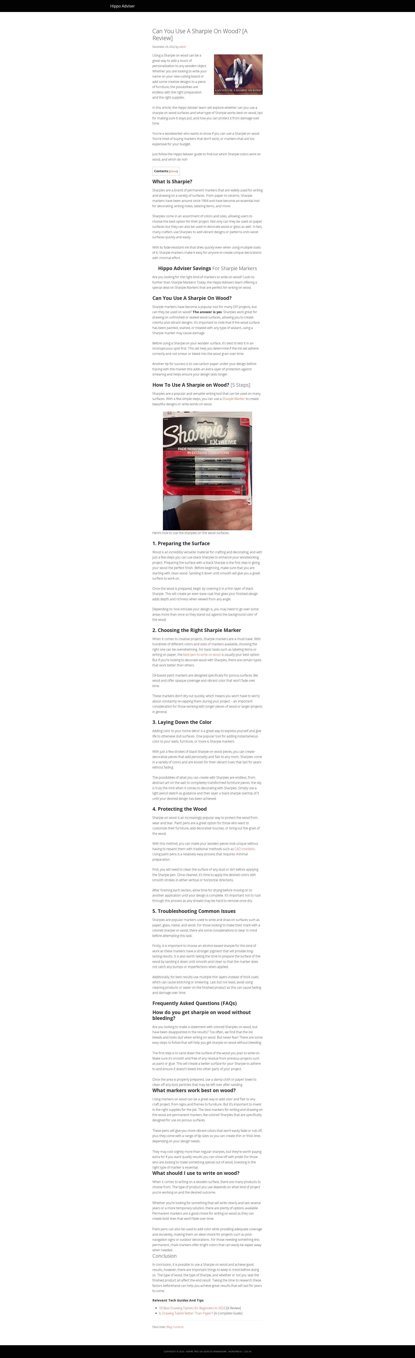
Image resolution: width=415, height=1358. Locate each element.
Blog (169, 1327)
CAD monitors (245, 849)
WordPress (235, 1351)
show (173, 171)
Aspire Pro (192, 1351)
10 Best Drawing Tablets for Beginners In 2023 (192, 1308)
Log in (247, 1351)
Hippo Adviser (122, 6)
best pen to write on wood (202, 654)
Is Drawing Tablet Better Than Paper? (186, 1313)
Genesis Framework (215, 1351)
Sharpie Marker (233, 399)
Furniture (178, 1327)
